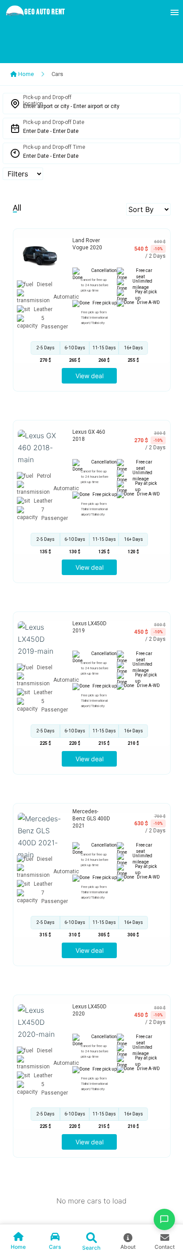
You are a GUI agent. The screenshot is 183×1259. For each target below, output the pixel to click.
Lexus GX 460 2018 (88, 435)
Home (25, 74)
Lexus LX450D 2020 (89, 1010)
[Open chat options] (164, 1219)
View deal (89, 376)
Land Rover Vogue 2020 (87, 244)
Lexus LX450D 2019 (89, 627)
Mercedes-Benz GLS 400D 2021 (91, 818)
